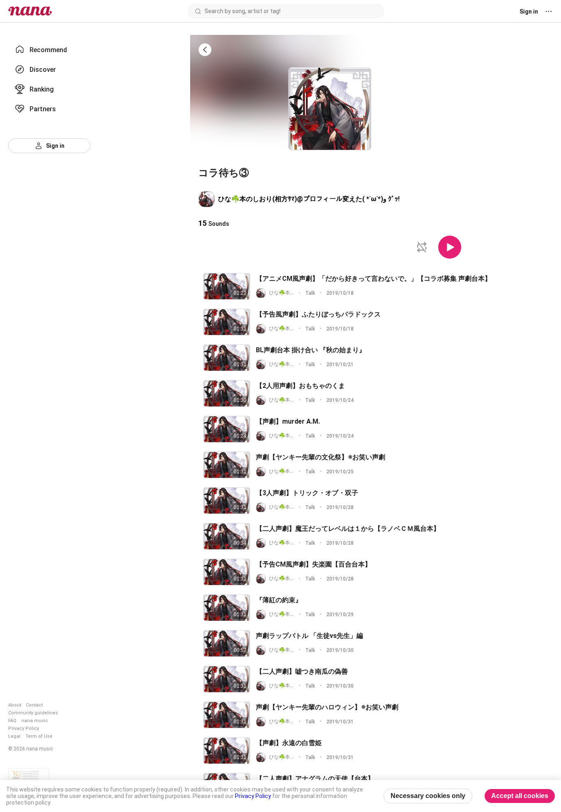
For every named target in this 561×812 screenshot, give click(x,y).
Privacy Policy (23, 728)
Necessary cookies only (428, 795)
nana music (34, 720)
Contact (34, 705)
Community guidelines (33, 713)
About (14, 705)
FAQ (12, 720)
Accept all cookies (519, 795)
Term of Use (39, 736)
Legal (14, 736)
